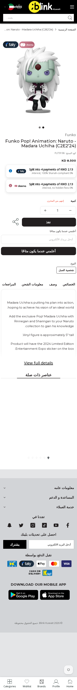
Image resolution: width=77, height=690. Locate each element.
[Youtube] (56, 526)
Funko (70, 134)
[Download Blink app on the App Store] (55, 595)
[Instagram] (32, 526)
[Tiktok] (44, 526)
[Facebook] (67, 526)
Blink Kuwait (46, 623)
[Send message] (70, 18)
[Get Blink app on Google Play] (23, 595)
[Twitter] (21, 526)
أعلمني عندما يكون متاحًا (39, 251)
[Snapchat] (9, 526)
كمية (73, 201)
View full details (38, 363)
